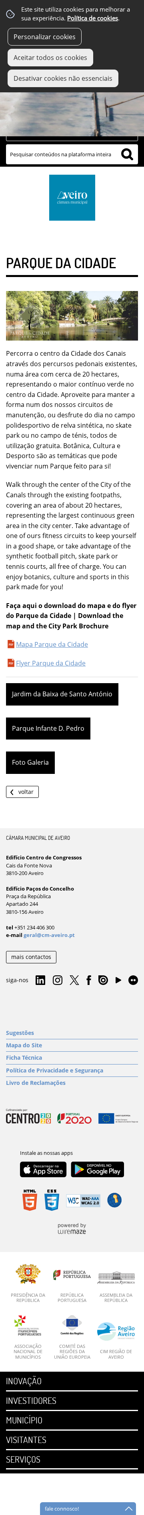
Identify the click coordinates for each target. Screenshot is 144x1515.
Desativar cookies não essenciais (63, 78)
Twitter (74, 980)
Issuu (103, 980)
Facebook (88, 980)
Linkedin (40, 980)
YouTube (118, 982)
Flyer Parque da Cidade (51, 663)
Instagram (57, 980)
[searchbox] (72, 154)
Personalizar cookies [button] (45, 36)
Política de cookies (92, 18)
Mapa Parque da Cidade (52, 644)
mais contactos (31, 957)
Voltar (26, 791)
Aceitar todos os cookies (50, 57)
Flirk (133, 980)
